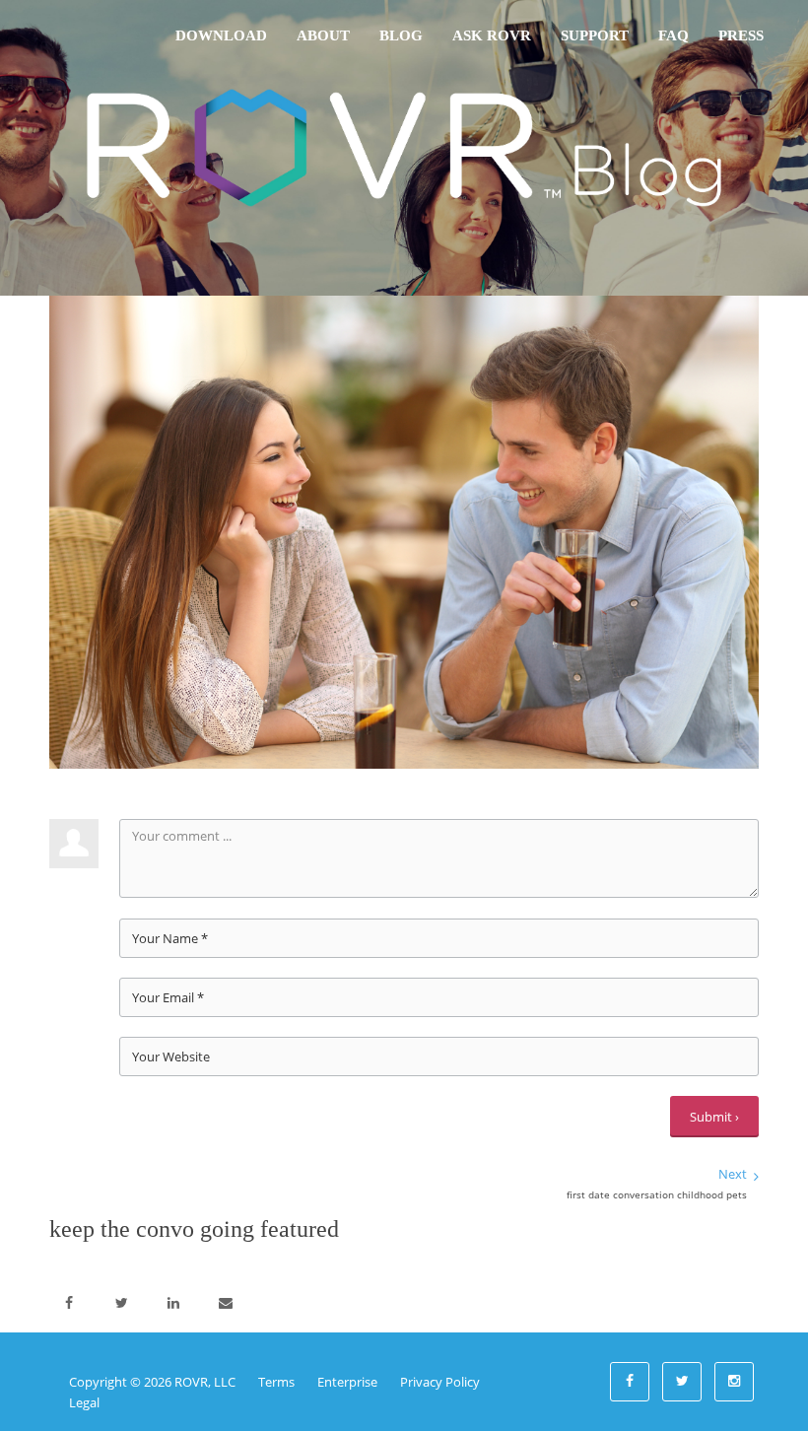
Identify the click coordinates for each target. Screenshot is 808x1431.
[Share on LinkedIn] (173, 1304)
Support (595, 35)
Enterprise (347, 1382)
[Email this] (225, 1304)
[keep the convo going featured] (404, 531)
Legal (84, 1402)
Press (741, 35)
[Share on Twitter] (121, 1304)
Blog (401, 35)
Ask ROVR (491, 35)
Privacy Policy (440, 1382)
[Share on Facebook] (69, 1304)
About (323, 35)
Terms (276, 1382)
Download (221, 35)
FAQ (673, 35)
